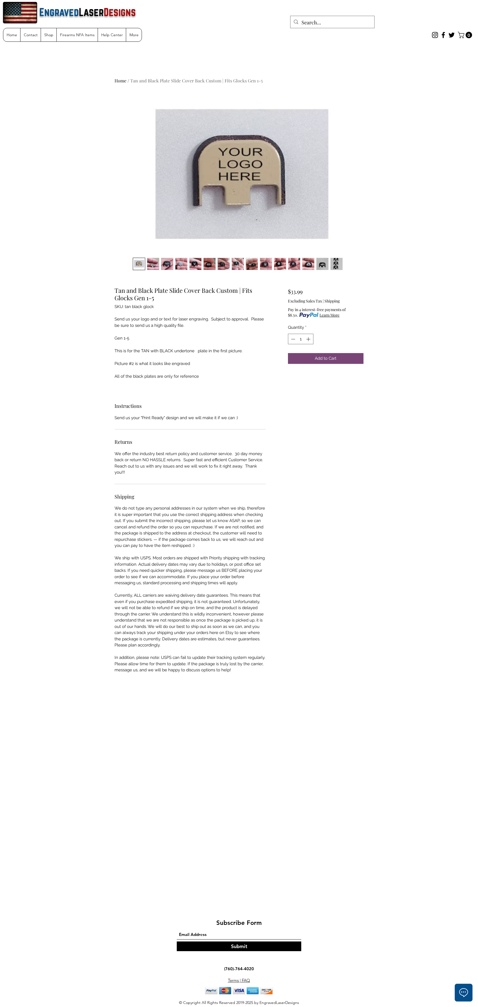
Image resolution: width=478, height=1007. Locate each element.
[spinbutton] (300, 339)
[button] (466, 35)
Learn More (329, 315)
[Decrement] (292, 339)
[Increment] (309, 339)
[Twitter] (452, 35)
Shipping (332, 301)
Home (120, 81)
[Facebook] (443, 35)
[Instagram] (435, 35)
